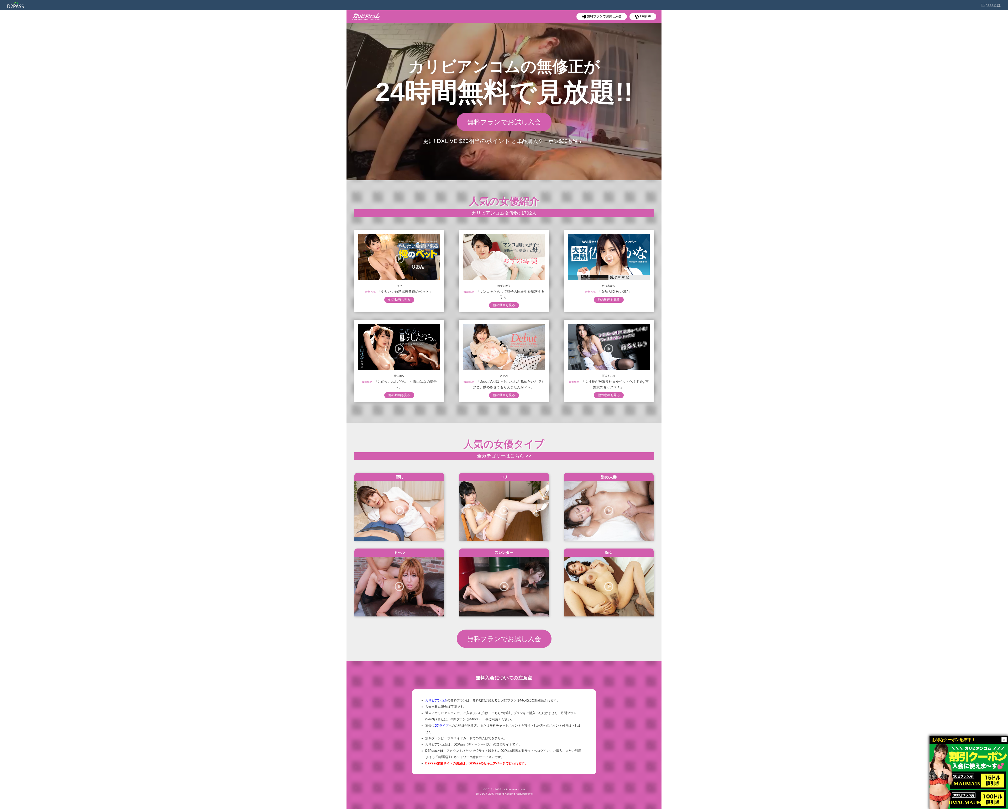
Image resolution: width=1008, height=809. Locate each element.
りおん (399, 285)
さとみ (504, 375)
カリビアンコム (436, 700)
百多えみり (608, 375)
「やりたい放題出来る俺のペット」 (405, 292)
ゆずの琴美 (504, 285)
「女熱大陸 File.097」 (614, 292)
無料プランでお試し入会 (504, 122)
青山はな (399, 375)
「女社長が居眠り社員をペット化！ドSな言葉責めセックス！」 (615, 384)
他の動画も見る (399, 299)
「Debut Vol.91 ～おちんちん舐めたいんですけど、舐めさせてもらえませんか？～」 (508, 384)
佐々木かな (608, 285)
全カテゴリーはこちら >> (504, 456)
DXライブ (442, 725)
